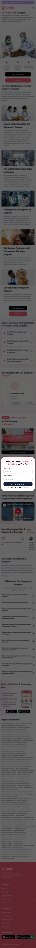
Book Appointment (19, 484)
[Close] (31, 460)
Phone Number (7, 475)
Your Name (6, 468)
